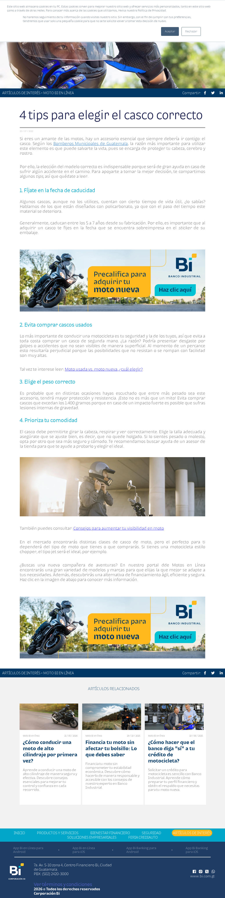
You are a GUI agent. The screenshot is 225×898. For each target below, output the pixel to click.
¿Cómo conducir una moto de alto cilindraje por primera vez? (50, 751)
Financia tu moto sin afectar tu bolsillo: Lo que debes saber (111, 748)
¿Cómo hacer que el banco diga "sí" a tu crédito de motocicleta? (171, 751)
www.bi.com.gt (202, 876)
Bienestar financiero (110, 833)
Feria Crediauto (143, 837)
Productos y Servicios (57, 833)
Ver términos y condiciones (63, 884)
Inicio (19, 833)
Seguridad (151, 833)
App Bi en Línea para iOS (84, 850)
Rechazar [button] (191, 31)
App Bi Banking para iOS (197, 850)
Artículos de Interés (192, 833)
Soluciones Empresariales (91, 837)
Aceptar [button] (170, 31)
